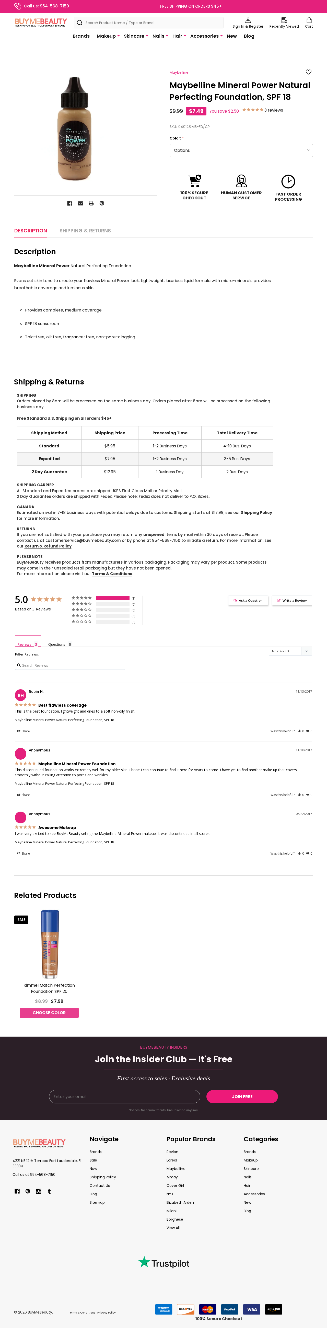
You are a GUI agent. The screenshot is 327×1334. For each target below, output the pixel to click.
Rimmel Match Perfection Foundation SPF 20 (49, 988)
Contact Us (100, 1185)
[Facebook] (69, 203)
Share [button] (25, 731)
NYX (170, 1194)
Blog (249, 36)
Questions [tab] (56, 644)
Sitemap (97, 1202)
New (232, 36)
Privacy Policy (106, 1313)
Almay (172, 1177)
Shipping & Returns (85, 230)
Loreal (172, 1160)
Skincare (134, 36)
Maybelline (176, 1168)
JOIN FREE (242, 1097)
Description (30, 230)
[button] (301, 731)
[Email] (80, 203)
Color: (177, 138)
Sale (93, 1160)
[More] (118, 35)
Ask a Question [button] (251, 600)
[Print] (91, 203)
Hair (177, 36)
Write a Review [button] (295, 600)
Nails (158, 36)
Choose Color (49, 1013)
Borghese (175, 1219)
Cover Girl (175, 1185)
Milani (172, 1210)
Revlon (172, 1151)
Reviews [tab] (24, 644)
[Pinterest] (102, 203)
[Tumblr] (49, 1191)
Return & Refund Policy (48, 546)
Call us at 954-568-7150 (34, 1174)
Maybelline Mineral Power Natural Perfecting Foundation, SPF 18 (64, 719)
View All (173, 1227)
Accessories (204, 36)
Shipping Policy (256, 512)
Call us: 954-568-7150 (46, 6)
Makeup (106, 36)
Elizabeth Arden (180, 1202)
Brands (81, 36)
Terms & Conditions (112, 573)
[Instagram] (38, 1191)
